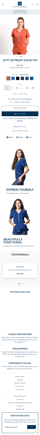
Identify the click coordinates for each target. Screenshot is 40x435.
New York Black (18, 78)
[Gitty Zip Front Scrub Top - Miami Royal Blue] (5, 320)
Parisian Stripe (22, 78)
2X (33, 88)
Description (20, 126)
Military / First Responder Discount (20, 403)
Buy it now (20, 114)
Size (20, 84)
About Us (20, 406)
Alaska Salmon (8, 78)
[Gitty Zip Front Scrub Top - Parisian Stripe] (9, 320)
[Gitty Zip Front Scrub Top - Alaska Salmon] (3, 320)
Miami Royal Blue (13, 78)
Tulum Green (32, 78)
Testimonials (20, 409)
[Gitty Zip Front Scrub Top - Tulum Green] (14, 320)
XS (7, 88)
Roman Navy (27, 78)
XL (27, 88)
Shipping (12, 67)
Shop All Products (20, 396)
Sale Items (20, 399)
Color (20, 74)
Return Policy (19, 377)
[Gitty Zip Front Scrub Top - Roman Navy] (12, 320)
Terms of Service (20, 383)
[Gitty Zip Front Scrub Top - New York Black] (7, 320)
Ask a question (20, 131)
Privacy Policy (20, 386)
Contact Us (20, 389)
